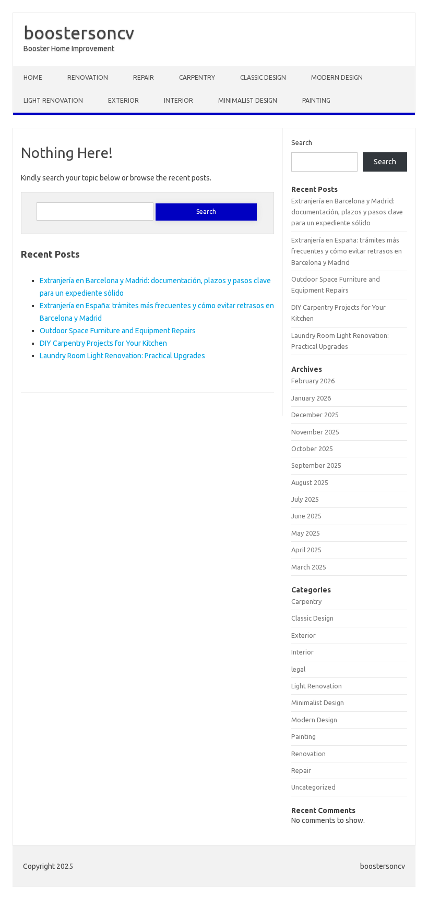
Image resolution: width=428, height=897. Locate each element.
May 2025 (305, 533)
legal (298, 669)
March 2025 (308, 567)
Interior (178, 100)
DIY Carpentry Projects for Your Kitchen (103, 343)
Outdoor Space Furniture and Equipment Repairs (118, 330)
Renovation (87, 77)
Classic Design (263, 77)
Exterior (123, 100)
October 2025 (312, 448)
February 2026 (313, 380)
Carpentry (197, 77)
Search (301, 142)
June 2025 (306, 515)
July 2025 (305, 499)
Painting (316, 100)
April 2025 (306, 549)
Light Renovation (53, 100)
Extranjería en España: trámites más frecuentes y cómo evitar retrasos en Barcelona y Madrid (346, 251)
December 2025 (315, 414)
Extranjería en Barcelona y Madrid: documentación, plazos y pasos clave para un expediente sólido (347, 212)
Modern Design (337, 77)
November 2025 (315, 431)
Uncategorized (313, 787)
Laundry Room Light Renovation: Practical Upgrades (122, 355)
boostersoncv (78, 32)
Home (32, 77)
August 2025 (309, 482)
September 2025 (316, 465)
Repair (143, 77)
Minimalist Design (247, 100)
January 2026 (311, 398)
